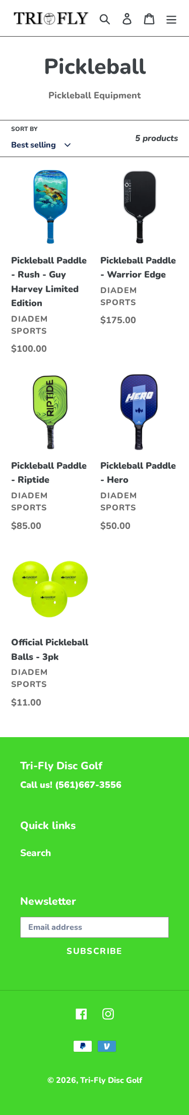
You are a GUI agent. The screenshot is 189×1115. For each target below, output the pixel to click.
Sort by (24, 129)
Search (35, 853)
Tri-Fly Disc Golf (111, 1080)
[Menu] (171, 18)
